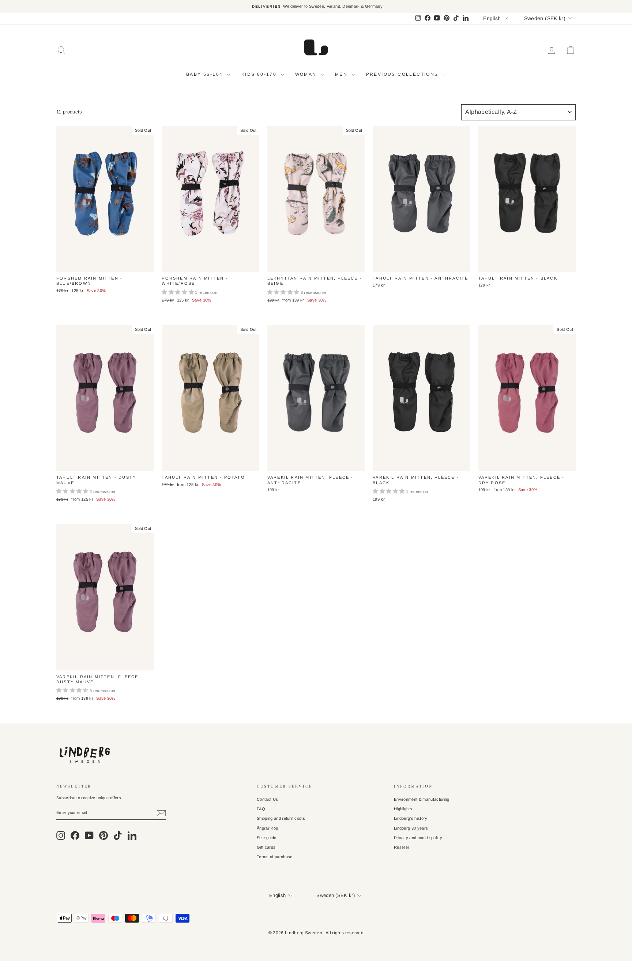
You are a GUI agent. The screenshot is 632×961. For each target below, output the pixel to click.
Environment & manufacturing (421, 799)
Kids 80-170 (260, 74)
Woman (307, 74)
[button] (178, 292)
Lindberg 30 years (411, 828)
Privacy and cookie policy (418, 837)
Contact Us (267, 799)
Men (342, 74)
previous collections (403, 74)
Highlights (403, 809)
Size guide (266, 837)
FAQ (261, 809)
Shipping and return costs (281, 818)
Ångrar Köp (267, 828)
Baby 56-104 (205, 74)
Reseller (402, 847)
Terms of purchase (275, 857)
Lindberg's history (411, 818)
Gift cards (266, 847)
